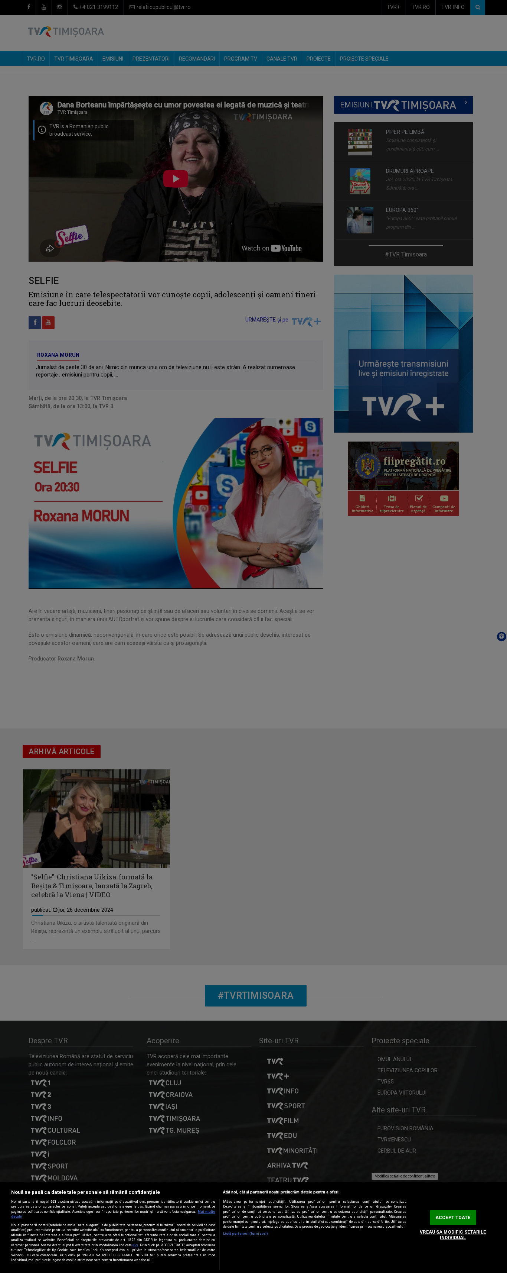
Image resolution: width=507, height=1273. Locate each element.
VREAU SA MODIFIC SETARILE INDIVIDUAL (453, 1235)
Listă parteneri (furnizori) (245, 1233)
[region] (253, 1227)
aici (135, 1245)
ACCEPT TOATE (452, 1217)
